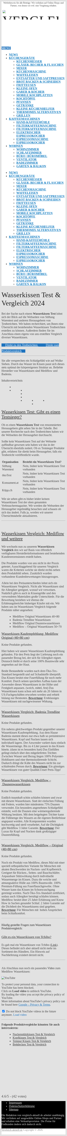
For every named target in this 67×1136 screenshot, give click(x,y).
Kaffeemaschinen (24, 118)
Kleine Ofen (26, 88)
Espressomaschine (32, 139)
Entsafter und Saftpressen (40, 78)
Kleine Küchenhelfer (35, 108)
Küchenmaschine (31, 71)
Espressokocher (30, 142)
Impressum (15, 1102)
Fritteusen (26, 85)
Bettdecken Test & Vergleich (29, 1044)
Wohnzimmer (27, 149)
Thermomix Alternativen (38, 112)
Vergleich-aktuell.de (12, 1129)
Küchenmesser (29, 61)
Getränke (25, 105)
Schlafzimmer (29, 152)
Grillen (23, 115)
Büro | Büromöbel (31, 156)
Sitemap (13, 1109)
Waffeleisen (27, 74)
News (13, 54)
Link (54, 944)
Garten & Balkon (31, 166)
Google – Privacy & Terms (34, 1004)
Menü (6, 48)
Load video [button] (20, 1014)
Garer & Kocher (30, 91)
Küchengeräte (22, 58)
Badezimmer (27, 162)
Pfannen (23, 102)
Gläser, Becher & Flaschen (40, 64)
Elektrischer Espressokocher (30, 134)
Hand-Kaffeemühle (33, 122)
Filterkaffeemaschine (36, 125)
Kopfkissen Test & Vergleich (30, 1037)
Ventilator (26, 159)
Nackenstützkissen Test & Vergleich (34, 1034)
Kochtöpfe (25, 98)
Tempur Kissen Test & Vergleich (32, 1041)
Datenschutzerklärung (22, 1106)
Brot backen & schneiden (38, 81)
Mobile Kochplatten (34, 95)
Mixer (21, 68)
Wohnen (16, 145)
